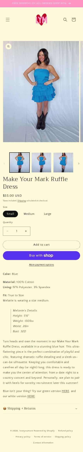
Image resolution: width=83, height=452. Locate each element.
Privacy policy (23, 437)
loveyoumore (26, 431)
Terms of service (42, 437)
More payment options (41, 264)
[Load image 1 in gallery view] (19, 163)
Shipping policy (63, 437)
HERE (65, 391)
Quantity (8, 222)
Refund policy (65, 431)
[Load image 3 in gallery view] (63, 163)
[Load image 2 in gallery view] (41, 163)
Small (10, 214)
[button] (7, 19)
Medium (29, 214)
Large (47, 214)
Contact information (43, 443)
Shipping (22, 201)
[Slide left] (4, 163)
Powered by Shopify (44, 431)
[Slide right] (79, 163)
